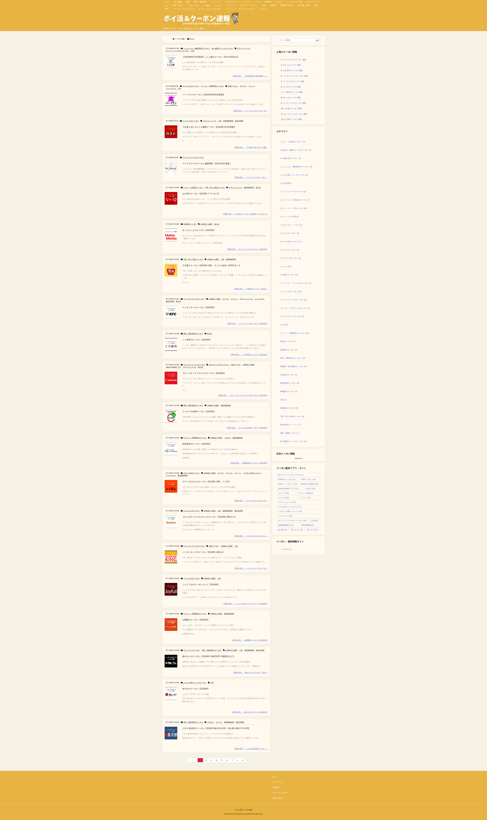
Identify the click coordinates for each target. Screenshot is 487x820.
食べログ (312, 529)
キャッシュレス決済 (289, 216)
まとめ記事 (286, 183)
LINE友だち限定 (206, 224)
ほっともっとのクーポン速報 (295, 114)
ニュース (285, 266)
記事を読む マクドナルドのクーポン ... (251, 177)
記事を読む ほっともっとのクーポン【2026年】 (247, 249)
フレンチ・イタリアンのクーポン (294, 308)
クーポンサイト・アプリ (291, 225)
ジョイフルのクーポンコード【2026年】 (200, 584)
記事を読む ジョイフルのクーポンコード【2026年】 (246, 603)
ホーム (275, 776)
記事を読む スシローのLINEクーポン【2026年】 (247, 427)
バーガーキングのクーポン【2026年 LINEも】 (203, 552)
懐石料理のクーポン (289, 383)
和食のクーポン (288, 341)
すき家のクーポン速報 (293, 108)
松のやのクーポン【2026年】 (195, 688)
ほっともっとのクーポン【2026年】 (198, 230)
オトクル (243, 86)
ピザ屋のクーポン (289, 275)
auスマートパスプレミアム (219, 364)
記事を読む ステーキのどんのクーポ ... (251, 500)
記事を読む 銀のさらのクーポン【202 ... (250, 672)
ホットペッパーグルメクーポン (177, 51)
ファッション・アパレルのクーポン (295, 283)
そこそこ (221, 473)
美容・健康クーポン (289, 433)
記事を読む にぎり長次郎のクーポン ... (251, 748)
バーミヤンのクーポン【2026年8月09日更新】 (203, 94)
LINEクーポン (233, 86)
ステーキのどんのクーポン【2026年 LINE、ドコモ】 (206, 481)
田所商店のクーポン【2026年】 (196, 443)
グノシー (251, 86)
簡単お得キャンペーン (290, 424)
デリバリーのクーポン (191, 650)
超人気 (258, 187)
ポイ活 (284, 325)
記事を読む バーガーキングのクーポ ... (251, 568)
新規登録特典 (228, 121)
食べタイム (297, 529)
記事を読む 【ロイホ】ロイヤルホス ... (251, 536)
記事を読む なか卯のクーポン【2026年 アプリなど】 (245, 214)
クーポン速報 (180, 39)
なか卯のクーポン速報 (293, 119)
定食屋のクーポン (288, 350)
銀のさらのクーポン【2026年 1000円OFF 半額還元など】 (208, 656)
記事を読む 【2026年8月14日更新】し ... (250, 76)
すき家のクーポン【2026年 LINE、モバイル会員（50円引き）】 (211, 265)
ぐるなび (227, 438)
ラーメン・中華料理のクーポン (212, 86)
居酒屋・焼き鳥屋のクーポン (293, 366)
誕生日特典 (239, 121)
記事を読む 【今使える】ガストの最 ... (251, 147)
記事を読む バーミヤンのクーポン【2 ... (250, 111)
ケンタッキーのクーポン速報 (294, 103)
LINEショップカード (287, 484)
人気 (192, 51)
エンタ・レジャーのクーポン (293, 191)
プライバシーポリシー (281, 792)
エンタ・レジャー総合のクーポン (294, 200)
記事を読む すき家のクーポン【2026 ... (251, 289)
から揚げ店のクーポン (290, 158)
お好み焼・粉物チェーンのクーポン (295, 150)
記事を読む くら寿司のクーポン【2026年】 (249, 354)
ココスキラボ (286, 549)
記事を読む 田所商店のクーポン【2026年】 (249, 463)
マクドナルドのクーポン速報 (294, 59)
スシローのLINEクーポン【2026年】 (199, 411)
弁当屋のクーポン (190, 224)
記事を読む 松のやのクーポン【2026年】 (250, 712)
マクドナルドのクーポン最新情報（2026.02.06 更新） (207, 163)
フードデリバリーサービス (292, 316)
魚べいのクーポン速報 (292, 97)
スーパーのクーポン (289, 250)
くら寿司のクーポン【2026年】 (196, 339)
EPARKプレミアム (286, 479)
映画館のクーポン (288, 391)
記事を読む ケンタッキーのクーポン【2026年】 (247, 323)
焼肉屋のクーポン (289, 408)
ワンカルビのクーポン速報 (293, 81)
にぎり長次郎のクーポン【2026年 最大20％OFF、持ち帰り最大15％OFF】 (216, 728)
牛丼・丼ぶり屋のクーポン (215, 187)
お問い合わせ (277, 798)
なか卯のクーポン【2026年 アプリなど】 (201, 193)
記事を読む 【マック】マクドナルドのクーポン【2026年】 (243, 395)
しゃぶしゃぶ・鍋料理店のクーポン (196, 48)
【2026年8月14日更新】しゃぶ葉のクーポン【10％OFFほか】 (210, 56)
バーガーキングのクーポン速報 (295, 76)
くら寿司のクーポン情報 (292, 92)
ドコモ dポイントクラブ (289, 507)
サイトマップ (277, 782)
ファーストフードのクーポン (193, 157)
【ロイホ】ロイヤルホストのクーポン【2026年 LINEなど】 (209, 516)
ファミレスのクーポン (190, 86)
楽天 (283, 399)
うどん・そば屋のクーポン (193, 187)
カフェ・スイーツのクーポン (293, 208)
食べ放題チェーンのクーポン (222, 48)
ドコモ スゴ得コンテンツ (252, 473)
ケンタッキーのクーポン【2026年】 (198, 307)
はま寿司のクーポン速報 (292, 70)
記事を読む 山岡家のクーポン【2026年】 (250, 640)
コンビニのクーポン (289, 233)
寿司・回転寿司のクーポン (193, 333)
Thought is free (257, 814)
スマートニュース (243, 48)
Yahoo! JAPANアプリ (173, 367)
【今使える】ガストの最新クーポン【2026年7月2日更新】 (209, 127)
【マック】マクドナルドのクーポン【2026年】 (203, 373)
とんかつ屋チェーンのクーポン (194, 682)
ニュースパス (171, 88)
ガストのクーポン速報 (292, 65)
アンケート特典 (305, 493)
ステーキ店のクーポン (191, 473)
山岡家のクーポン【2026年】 (195, 619)
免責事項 (276, 787)
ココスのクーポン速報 (292, 87)
